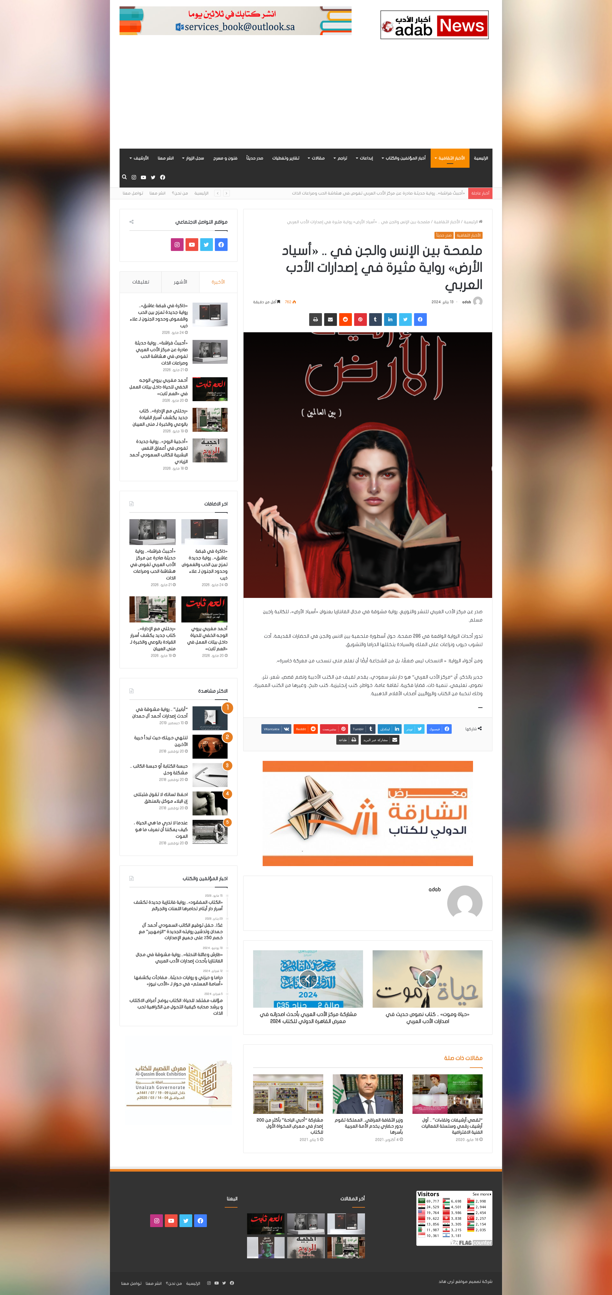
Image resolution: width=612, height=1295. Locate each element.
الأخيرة (218, 281)
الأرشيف (141, 158)
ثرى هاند (446, 1281)
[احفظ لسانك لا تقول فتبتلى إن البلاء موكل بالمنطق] (210, 803)
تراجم (342, 158)
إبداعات (366, 158)
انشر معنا (166, 158)
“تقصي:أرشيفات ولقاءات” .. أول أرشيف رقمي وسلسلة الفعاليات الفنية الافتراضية (452, 1126)
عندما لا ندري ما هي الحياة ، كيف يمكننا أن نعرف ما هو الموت (161, 829)
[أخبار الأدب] (433, 26)
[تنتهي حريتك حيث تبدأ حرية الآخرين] (210, 747)
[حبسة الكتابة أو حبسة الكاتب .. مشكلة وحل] (210, 775)
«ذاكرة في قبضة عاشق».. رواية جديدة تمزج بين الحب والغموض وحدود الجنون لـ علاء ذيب (205, 564)
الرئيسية (481, 158)
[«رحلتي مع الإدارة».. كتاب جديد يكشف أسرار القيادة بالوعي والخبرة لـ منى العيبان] (210, 420)
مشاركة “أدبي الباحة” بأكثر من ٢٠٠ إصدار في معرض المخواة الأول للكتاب (290, 1126)
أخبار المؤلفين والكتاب (406, 158)
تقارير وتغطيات (285, 158)
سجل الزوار (195, 158)
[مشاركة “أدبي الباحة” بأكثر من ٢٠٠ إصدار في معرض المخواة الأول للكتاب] (288, 1094)
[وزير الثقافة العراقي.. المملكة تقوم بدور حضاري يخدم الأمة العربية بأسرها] (368, 1094)
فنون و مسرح (225, 158)
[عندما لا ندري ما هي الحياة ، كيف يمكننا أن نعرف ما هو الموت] (210, 832)
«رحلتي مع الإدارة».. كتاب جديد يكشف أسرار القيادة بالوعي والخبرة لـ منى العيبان (160, 417)
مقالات (318, 158)
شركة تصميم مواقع (473, 1281)
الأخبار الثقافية (452, 158)
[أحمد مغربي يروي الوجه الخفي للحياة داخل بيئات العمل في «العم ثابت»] (210, 389)
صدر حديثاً (254, 158)
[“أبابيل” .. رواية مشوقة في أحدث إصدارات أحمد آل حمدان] (210, 718)
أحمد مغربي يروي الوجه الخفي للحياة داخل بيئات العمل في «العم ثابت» (399, 193)
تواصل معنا (133, 193)
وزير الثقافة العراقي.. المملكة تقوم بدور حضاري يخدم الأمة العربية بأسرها (369, 1126)
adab (466, 302)
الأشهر (180, 281)
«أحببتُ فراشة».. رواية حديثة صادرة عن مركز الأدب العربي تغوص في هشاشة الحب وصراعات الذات (153, 564)
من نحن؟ (180, 193)
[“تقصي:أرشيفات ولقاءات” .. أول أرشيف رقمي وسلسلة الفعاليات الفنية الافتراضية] (447, 1094)
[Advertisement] (306, 100)
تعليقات (140, 281)
